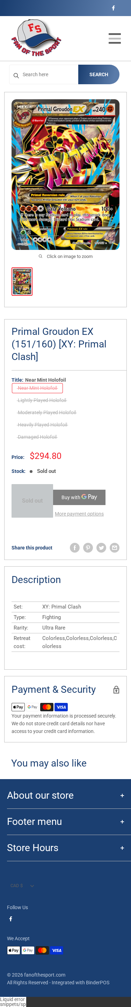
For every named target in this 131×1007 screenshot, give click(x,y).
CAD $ (16, 885)
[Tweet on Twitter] (101, 548)
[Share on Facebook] (75, 548)
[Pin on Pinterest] (88, 548)
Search (98, 74)
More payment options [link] (79, 514)
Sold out (32, 500)
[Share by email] (114, 548)
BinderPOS (97, 982)
